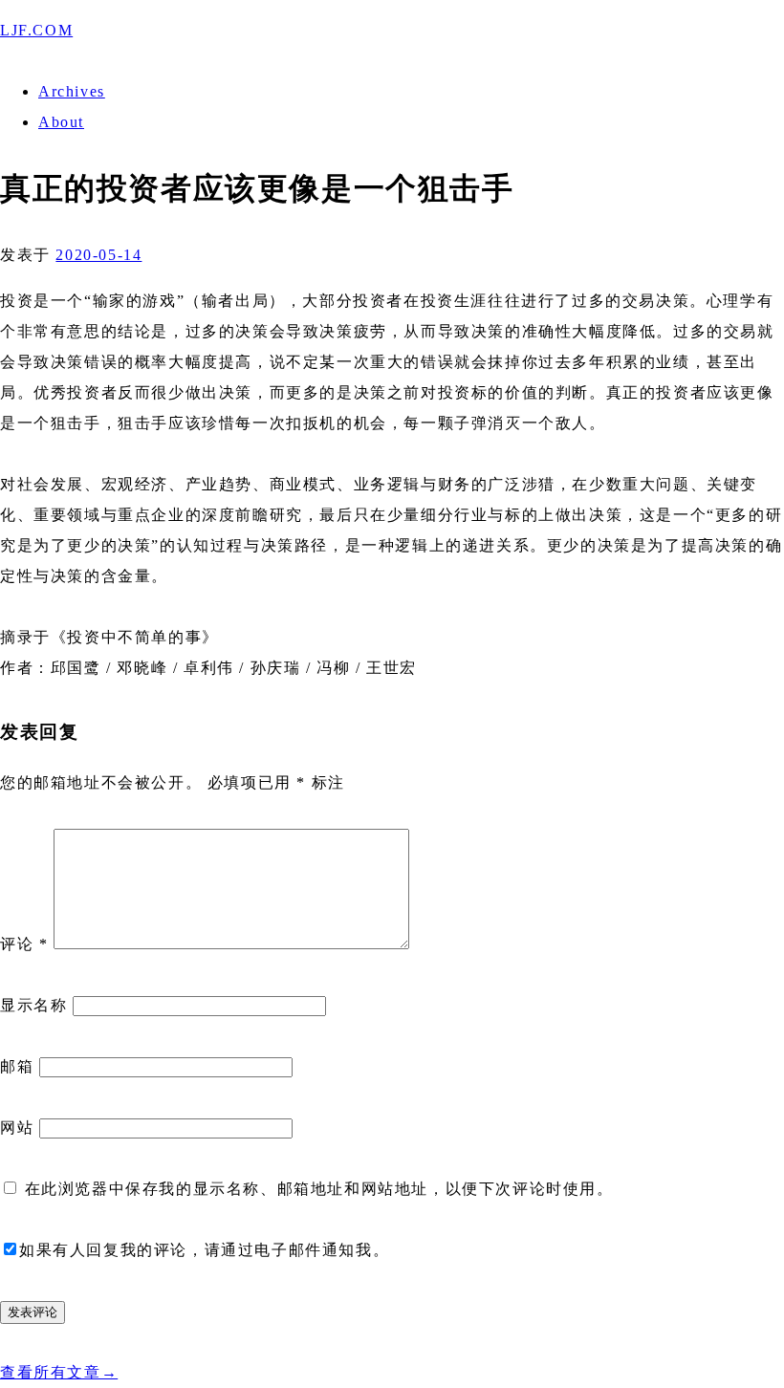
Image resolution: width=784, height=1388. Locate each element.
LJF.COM (36, 30)
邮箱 (16, 1066)
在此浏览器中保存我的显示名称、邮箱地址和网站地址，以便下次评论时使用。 (319, 1189)
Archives (71, 91)
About (61, 122)
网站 (16, 1127)
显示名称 (33, 1005)
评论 (24, 944)
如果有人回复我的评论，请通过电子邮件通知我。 (204, 1250)
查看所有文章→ (59, 1372)
